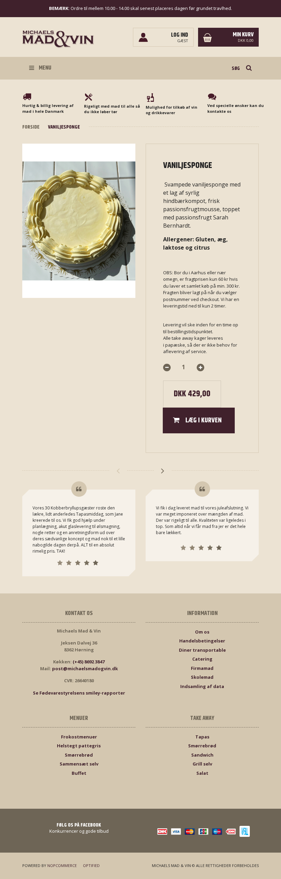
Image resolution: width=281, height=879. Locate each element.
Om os (202, 632)
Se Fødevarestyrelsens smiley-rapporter (79, 693)
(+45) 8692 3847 (89, 662)
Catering (202, 659)
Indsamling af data (202, 686)
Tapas (202, 737)
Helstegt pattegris (79, 746)
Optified (91, 865)
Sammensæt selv (79, 764)
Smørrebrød (79, 755)
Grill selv (202, 764)
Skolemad (202, 677)
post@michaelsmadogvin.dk (85, 668)
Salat (202, 773)
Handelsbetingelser (202, 641)
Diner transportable (202, 650)
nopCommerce (62, 865)
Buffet (79, 773)
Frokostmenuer (79, 737)
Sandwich (202, 755)
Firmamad (202, 668)
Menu (44, 67)
